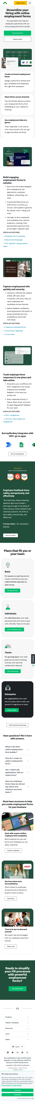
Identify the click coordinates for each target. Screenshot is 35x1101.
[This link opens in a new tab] (7, 1052)
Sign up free (21, 3)
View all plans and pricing (17, 725)
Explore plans (17, 39)
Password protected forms (15, 327)
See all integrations (17, 454)
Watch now (11, 946)
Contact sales (11, 710)
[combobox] (17, 1046)
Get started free (17, 33)
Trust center (10, 334)
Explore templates (13, 850)
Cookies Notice (16, 1085)
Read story (10, 899)
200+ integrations (12, 415)
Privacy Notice (6, 1085)
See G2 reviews (11, 535)
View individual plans (14, 629)
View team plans (12, 671)
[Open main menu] (30, 3)
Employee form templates (15, 236)
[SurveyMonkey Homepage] (5, 3)
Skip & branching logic (14, 240)
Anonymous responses (14, 331)
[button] (17, 749)
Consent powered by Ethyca (24, 1098)
